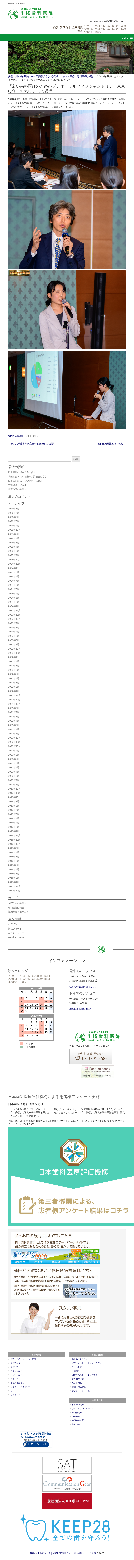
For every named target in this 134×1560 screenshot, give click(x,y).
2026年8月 (13, 508)
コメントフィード (17, 933)
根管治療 (76, 1424)
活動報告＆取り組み (18, 911)
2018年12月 (14, 835)
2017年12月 (14, 886)
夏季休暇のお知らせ (18, 489)
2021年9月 (13, 708)
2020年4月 (13, 771)
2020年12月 (14, 737)
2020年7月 (13, 759)
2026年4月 (13, 525)
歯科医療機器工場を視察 (112, 443)
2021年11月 (14, 699)
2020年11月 (14, 742)
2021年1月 (13, 733)
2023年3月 (13, 636)
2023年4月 (13, 631)
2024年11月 (14, 563)
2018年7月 (13, 856)
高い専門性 (77, 1383)
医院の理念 (15, 1363)
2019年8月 (13, 805)
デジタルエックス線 (81, 1391)
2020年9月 (13, 750)
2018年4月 (13, 869)
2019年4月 (13, 822)
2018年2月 (13, 877)
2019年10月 (14, 797)
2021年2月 (13, 729)
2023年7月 (13, 623)
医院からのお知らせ (18, 903)
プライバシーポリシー (20, 1387)
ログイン (12, 924)
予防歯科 (76, 1371)
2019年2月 (13, 827)
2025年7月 (13, 534)
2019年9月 (13, 801)
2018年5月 (13, 865)
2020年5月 (13, 767)
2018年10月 (14, 844)
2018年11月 (14, 839)
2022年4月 (13, 678)
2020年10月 (14, 746)
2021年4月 (13, 720)
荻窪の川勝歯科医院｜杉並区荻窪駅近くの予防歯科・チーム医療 (63, 1553)
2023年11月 (14, 614)
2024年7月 (13, 580)
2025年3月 (13, 551)
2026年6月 (13, 517)
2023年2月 (13, 640)
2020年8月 (13, 754)
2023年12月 (14, 610)
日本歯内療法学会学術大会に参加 (25, 480)
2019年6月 (13, 814)
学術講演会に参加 (17, 485)
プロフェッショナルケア (82, 1408)
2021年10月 (14, 704)
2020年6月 (13, 763)
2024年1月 (13, 606)
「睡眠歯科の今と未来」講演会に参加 (27, 476)
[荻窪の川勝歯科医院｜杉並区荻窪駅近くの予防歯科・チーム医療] (30, 13)
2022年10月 (14, 657)
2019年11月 (14, 793)
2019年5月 (13, 818)
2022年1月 (13, 691)
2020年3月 (13, 776)
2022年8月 (13, 661)
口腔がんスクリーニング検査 (84, 1375)
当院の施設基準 (17, 1383)
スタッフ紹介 (16, 1371)
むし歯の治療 (78, 1404)
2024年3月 (13, 597)
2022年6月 (13, 670)
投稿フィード (15, 928)
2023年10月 (14, 619)
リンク (14, 1391)
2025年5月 (13, 542)
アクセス (14, 1379)
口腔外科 (76, 1416)
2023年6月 (13, 627)
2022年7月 (13, 665)
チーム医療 (77, 1367)
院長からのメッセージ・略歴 (23, 1359)
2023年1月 (13, 644)
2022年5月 (13, 674)
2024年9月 (13, 572)
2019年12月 (14, 788)
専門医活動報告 (15, 436)
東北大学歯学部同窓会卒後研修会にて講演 (31, 443)
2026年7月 (13, 513)
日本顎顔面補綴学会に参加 (22, 472)
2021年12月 (14, 695)
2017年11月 (14, 890)
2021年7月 (13, 712)
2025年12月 (14, 529)
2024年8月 (13, 576)
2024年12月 (14, 559)
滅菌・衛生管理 (79, 1387)
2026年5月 (13, 521)
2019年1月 (13, 831)
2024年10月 (14, 568)
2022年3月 (13, 682)
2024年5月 (13, 589)
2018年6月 (13, 861)
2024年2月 (13, 602)
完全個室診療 (78, 1379)
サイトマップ (16, 1394)
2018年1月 (13, 882)
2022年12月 (14, 648)
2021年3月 (13, 725)
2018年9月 (13, 848)
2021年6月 (13, 716)
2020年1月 (13, 784)
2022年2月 (13, 686)
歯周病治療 (77, 1412)
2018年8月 (13, 852)
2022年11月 (14, 653)
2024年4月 (13, 593)
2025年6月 (13, 538)
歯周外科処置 (78, 1420)
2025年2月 (13, 555)
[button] (125, 37)
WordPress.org (16, 937)
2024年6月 (13, 585)
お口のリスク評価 (80, 1359)
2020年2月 (13, 780)
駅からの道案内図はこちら (83, 986)
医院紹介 (14, 1367)
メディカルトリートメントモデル (86, 1363)
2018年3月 (13, 873)
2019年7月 (13, 810)
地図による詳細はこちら (82, 1008)
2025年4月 (13, 546)
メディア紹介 (16, 1375)
